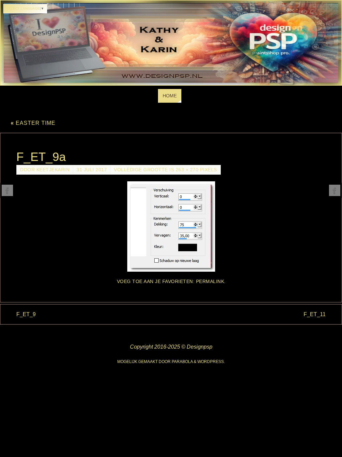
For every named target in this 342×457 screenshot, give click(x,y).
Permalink (210, 281)
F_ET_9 (26, 314)
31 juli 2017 (91, 169)
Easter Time (33, 123)
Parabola (182, 361)
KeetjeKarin (53, 169)
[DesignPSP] (7, 190)
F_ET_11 (315, 314)
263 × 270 (187, 169)
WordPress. (211, 361)
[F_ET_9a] (171, 226)
